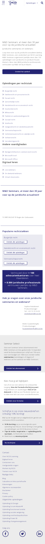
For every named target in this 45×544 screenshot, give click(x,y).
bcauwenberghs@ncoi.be (33, 328)
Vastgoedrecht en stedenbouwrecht (19, 127)
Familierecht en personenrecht (17, 94)
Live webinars (10, 170)
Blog (4, 478)
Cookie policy (7, 496)
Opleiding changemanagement (14, 521)
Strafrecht (9, 123)
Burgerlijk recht (11, 91)
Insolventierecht (11, 109)
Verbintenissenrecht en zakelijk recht (19, 134)
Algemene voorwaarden (11, 487)
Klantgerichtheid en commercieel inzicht (21, 152)
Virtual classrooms (12, 177)
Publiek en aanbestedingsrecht (17, 116)
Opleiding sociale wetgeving (13, 512)
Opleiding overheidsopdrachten (15, 515)
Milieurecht (9, 112)
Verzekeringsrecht (12, 141)
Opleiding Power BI (9, 518)
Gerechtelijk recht (12, 102)
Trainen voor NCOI (9, 471)
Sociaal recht (10, 120)
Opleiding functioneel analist (13, 509)
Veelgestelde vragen (10, 465)
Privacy (5, 493)
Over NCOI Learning (10, 456)
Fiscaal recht (10, 98)
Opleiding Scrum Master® (12, 506)
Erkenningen (7, 484)
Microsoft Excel (11, 155)
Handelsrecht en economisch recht (19, 105)
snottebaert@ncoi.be (32, 314)
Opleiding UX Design (10, 503)
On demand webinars (13, 173)
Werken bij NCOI (8, 468)
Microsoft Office (11, 159)
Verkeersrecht (10, 137)
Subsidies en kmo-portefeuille (14, 481)
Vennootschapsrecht (13, 130)
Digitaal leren (7, 459)
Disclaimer (6, 490)
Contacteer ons (8, 462)
